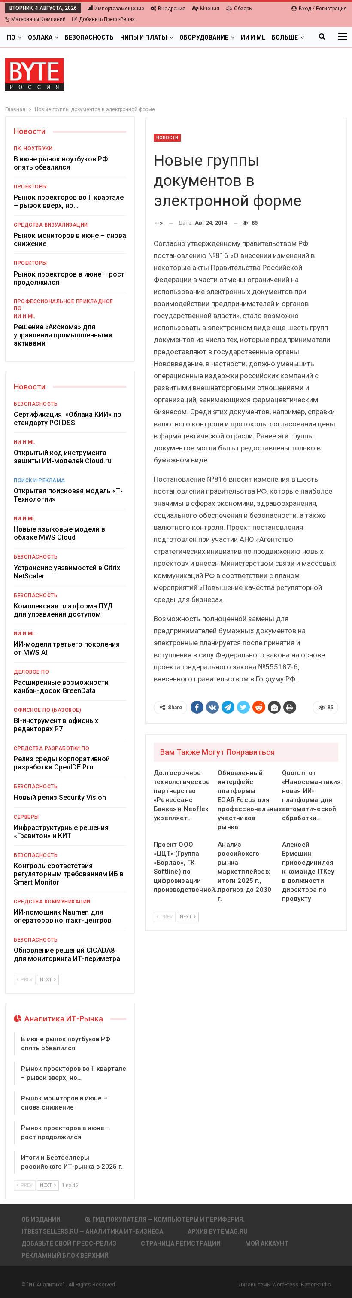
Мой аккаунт (266, 1243)
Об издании (41, 1219)
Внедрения (171, 9)
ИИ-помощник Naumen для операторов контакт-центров (63, 916)
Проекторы (30, 187)
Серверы (26, 817)
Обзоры (243, 9)
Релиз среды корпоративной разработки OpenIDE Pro (62, 763)
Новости (167, 137)
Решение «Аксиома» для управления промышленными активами (63, 335)
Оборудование (203, 37)
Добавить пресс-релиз (107, 19)
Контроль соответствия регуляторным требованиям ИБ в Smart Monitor (69, 874)
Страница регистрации (181, 1243)
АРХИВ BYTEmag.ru (218, 1231)
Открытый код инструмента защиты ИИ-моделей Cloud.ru (63, 457)
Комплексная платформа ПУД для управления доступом (63, 610)
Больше (285, 37)
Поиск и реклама (39, 480)
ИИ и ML (253, 37)
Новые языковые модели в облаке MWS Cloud (59, 533)
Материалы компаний (38, 19)
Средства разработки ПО (51, 748)
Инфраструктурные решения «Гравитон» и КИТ (61, 832)
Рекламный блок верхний (65, 1255)
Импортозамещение (119, 9)
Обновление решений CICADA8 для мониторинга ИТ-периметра (67, 954)
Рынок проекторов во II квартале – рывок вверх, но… (69, 201)
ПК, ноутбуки (33, 149)
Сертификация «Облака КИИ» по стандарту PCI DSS (67, 418)
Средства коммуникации (52, 902)
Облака (40, 37)
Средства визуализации (51, 225)
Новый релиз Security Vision (60, 797)
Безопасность (89, 37)
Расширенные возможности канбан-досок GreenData (61, 686)
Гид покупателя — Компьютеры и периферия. (168, 1219)
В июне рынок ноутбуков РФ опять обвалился (61, 163)
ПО (11, 37)
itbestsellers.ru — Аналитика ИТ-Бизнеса (92, 1231)
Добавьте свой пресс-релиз (68, 1243)
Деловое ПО (31, 672)
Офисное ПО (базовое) (47, 710)
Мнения (209, 9)
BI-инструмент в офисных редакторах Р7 (56, 725)
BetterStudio (316, 1285)
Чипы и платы (143, 37)
